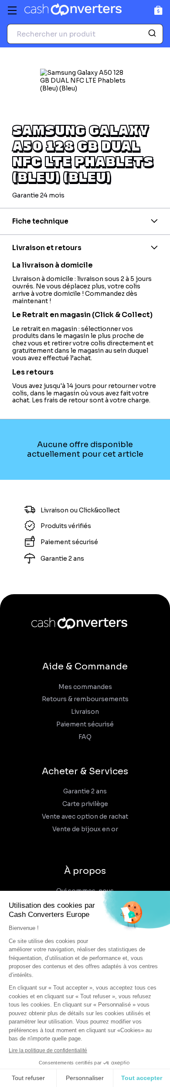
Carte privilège (85, 804)
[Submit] (153, 33)
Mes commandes (85, 687)
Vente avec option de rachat (85, 816)
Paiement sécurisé (85, 724)
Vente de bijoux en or (85, 829)
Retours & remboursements (85, 699)
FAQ (85, 737)
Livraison (85, 712)
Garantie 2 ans (85, 791)
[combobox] (85, 34)
